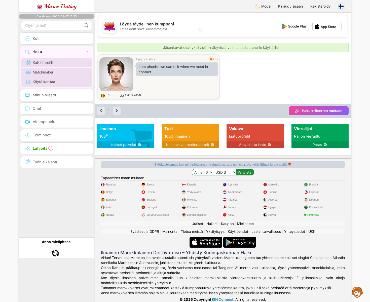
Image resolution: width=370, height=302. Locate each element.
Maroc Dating (59, 6)
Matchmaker (43, 72)
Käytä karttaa (44, 82)
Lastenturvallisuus (266, 231)
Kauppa (227, 223)
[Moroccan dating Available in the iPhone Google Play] (239, 239)
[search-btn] (86, 25)
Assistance (357, 292)
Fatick (140, 59)
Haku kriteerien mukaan (322, 110)
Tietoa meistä (192, 231)
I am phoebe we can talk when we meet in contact (173, 69)
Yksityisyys (215, 231)
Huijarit (212, 223)
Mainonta (169, 231)
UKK (311, 231)
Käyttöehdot (238, 231)
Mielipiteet (245, 223)
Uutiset (197, 223)
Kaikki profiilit (44, 62)
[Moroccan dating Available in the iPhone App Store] (206, 239)
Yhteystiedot (294, 231)
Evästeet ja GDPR (144, 231)
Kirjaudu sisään (290, 6)
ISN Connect (222, 299)
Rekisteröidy (320, 6)
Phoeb (112, 96)
